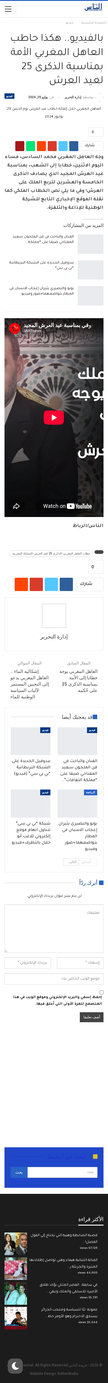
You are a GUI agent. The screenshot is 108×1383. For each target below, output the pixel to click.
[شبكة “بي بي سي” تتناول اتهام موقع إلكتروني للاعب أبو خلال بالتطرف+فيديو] (30, 803)
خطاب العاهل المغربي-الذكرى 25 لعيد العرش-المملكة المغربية (51, 553)
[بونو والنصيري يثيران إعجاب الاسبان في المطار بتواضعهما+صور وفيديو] (91, 295)
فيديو (9, 96)
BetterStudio (68, 1374)
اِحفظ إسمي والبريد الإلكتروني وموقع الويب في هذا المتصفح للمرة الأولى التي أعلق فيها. (57, 1001)
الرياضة (90, 792)
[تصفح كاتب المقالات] (54, 616)
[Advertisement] (54, 1085)
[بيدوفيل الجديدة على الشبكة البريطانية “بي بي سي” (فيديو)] (91, 270)
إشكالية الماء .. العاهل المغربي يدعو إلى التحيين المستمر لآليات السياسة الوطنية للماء (29, 684)
